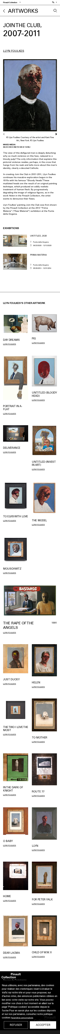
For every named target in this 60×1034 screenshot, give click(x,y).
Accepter (43, 1025)
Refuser (16, 1025)
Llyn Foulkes (13, 51)
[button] (55, 134)
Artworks (23, 11)
